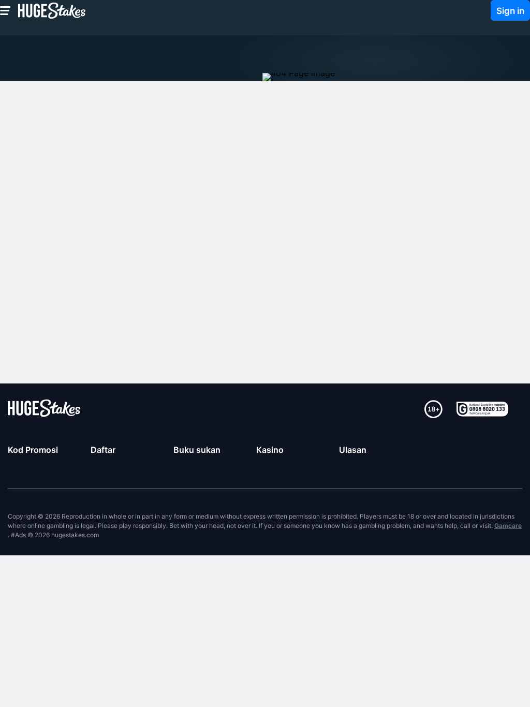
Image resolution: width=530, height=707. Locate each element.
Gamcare (508, 525)
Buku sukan (196, 450)
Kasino (270, 450)
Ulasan (352, 450)
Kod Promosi (33, 450)
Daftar (103, 450)
